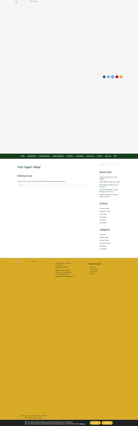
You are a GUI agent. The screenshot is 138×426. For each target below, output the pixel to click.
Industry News (104, 240)
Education (103, 234)
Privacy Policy (94, 269)
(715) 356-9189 (66, 272)
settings (82, 424)
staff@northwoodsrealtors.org (64, 276)
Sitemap (92, 267)
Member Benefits (105, 243)
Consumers (80, 156)
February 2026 (104, 208)
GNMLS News (104, 237)
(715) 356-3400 (65, 270)
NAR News (103, 246)
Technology (103, 249)
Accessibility (93, 271)
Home (23, 156)
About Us (108, 156)
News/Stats (90, 156)
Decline (107, 423)
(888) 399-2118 (64, 274)
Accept (95, 423)
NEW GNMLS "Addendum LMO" (110, 182)
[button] (116, 156)
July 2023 (103, 220)
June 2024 (103, 214)
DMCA (92, 273)
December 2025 (105, 211)
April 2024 (103, 217)
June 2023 (103, 223)
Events (99, 156)
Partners (70, 156)
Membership (32, 156)
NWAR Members (44, 156)
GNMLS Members (58, 156)
